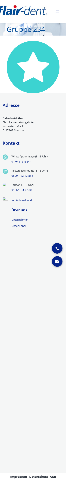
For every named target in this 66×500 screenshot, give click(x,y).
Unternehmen (19, 219)
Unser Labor (18, 225)
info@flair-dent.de (22, 200)
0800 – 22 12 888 (22, 175)
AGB (53, 477)
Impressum (18, 477)
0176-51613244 (21, 161)
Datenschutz (38, 477)
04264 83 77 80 (21, 190)
